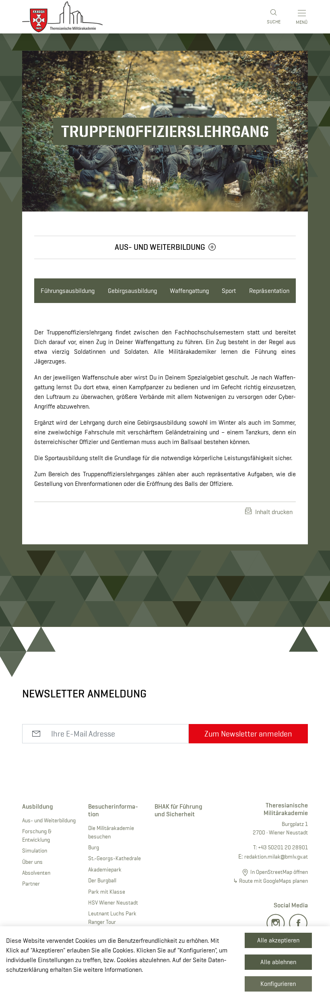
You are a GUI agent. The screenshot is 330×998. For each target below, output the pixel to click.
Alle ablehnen (278, 962)
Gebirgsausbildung (132, 291)
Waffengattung (189, 291)
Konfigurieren (278, 984)
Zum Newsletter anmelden (248, 733)
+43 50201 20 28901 (283, 847)
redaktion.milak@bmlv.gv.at (276, 856)
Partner (31, 883)
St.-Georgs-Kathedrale (114, 858)
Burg (93, 847)
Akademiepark (105, 869)
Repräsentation (269, 291)
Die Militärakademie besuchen (111, 832)
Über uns (32, 862)
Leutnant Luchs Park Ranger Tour (112, 917)
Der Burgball (102, 880)
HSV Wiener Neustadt (113, 902)
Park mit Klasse (106, 891)
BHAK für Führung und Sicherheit (178, 810)
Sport (229, 291)
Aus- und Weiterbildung (49, 820)
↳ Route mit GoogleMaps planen (270, 881)
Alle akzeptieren (278, 940)
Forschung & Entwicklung (37, 835)
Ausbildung (37, 806)
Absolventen (36, 872)
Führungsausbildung (68, 291)
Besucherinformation (113, 810)
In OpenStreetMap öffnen (279, 872)
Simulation (34, 850)
